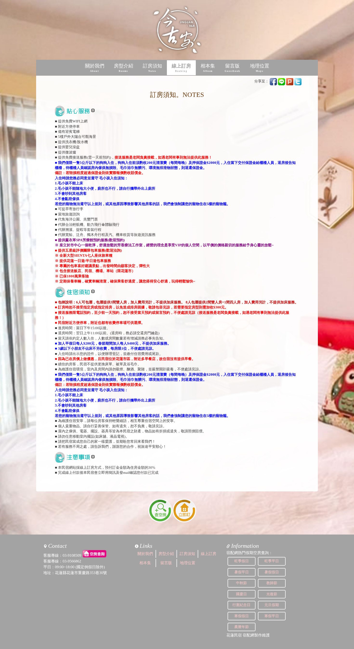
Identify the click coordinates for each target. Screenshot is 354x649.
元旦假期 (271, 605)
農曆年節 (241, 627)
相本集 (208, 67)
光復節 (271, 594)
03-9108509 (72, 555)
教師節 (271, 583)
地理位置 (259, 67)
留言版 (232, 67)
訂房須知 (152, 67)
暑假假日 (271, 572)
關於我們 (94, 67)
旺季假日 (241, 561)
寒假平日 (271, 616)
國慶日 (241, 594)
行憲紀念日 (241, 605)
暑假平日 (241, 572)
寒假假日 (241, 616)
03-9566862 (72, 561)
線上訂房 (181, 67)
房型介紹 (123, 67)
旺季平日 (271, 561)
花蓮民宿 (234, 635)
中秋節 (241, 583)
